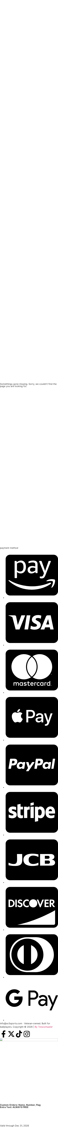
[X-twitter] (11, 1033)
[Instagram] (26, 1033)
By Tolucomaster (44, 1026)
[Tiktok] (19, 1033)
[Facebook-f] (3, 1033)
